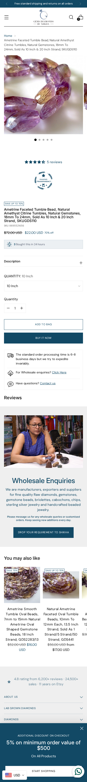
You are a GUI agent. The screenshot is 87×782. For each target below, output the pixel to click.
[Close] (81, 728)
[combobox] (14, 775)
